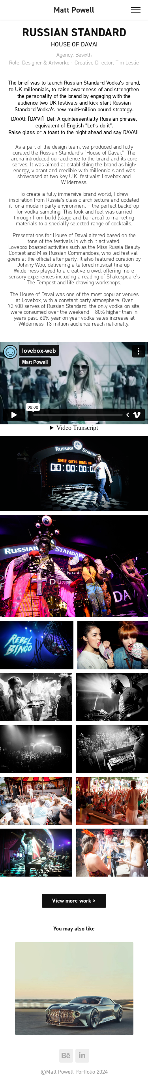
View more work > (74, 900)
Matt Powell (74, 10)
